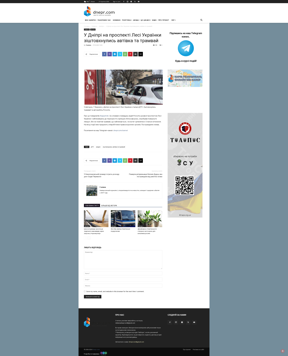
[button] (201, 20)
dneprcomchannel (120, 130)
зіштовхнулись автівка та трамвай (114, 147)
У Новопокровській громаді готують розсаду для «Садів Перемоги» (101, 175)
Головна (87, 26)
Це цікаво (145, 20)
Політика (126, 20)
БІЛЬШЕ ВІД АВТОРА (109, 206)
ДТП (92, 147)
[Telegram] (131, 1)
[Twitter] (135, 1)
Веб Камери (90, 20)
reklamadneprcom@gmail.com (125, 323)
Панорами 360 (104, 20)
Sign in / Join (116, 1)
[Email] (140, 54)
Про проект (163, 20)
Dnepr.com (96, 349)
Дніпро (101, 26)
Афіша (135, 20)
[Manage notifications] (283, 351)
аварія (98, 147)
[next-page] (89, 238)
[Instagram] (127, 1)
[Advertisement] (160, 11)
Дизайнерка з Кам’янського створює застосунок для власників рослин (147, 231)
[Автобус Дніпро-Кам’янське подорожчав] (123, 218)
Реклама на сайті (198, 349)
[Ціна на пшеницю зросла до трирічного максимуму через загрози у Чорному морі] (96, 218)
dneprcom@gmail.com (136, 342)
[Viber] (109, 54)
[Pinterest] (130, 54)
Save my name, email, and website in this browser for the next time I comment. (115, 291)
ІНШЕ (154, 20)
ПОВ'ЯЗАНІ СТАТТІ (92, 206)
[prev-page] (85, 238)
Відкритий (104, 116)
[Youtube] (138, 1)
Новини (116, 20)
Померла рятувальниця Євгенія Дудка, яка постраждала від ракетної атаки (145, 175)
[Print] (135, 54)
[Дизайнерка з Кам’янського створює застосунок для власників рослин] (150, 218)
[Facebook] (123, 1)
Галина (88, 45)
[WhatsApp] (125, 54)
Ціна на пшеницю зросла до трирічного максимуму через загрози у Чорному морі (94, 231)
